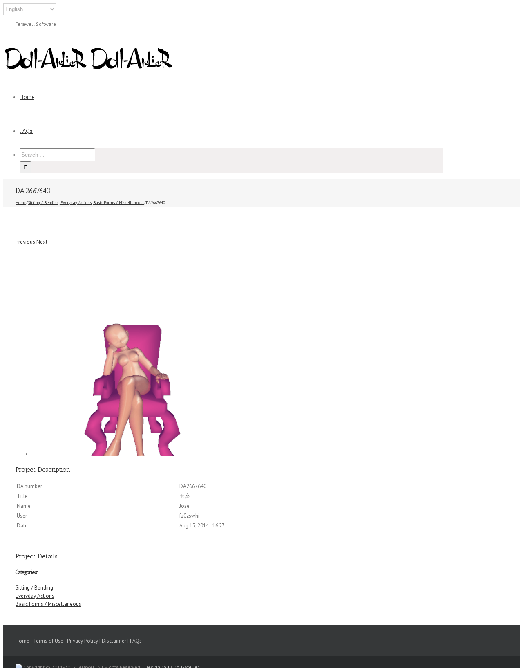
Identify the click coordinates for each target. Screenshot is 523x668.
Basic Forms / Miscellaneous (48, 604)
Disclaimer (114, 640)
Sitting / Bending (34, 587)
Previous (25, 241)
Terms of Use (48, 640)
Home (22, 640)
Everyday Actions (35, 595)
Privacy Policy (82, 640)
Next (41, 241)
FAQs (136, 640)
